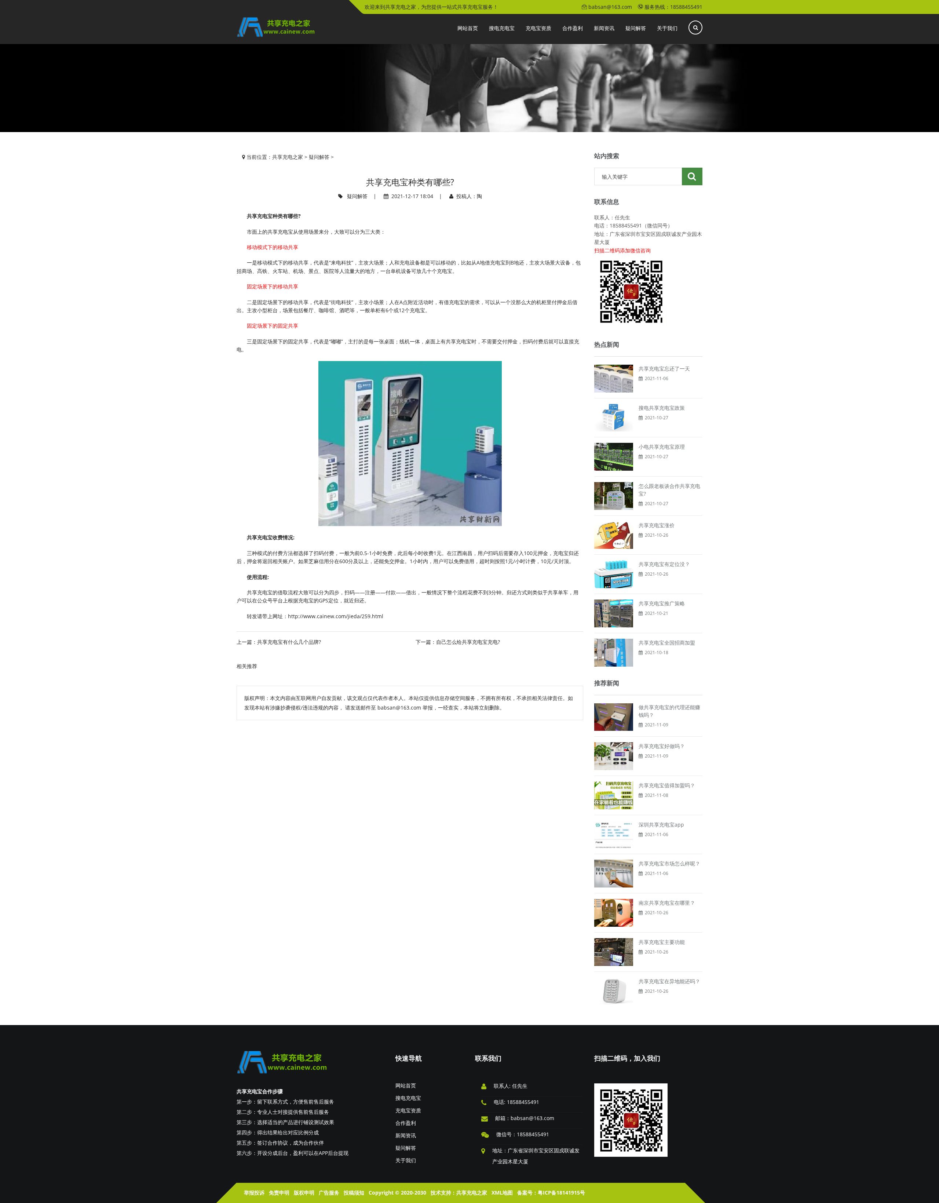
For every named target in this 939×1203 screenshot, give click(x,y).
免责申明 (279, 1192)
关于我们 (405, 1160)
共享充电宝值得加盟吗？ (667, 785)
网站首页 (405, 1085)
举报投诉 (254, 1192)
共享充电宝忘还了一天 (664, 368)
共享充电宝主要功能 (662, 941)
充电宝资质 (408, 1110)
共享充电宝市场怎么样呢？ (669, 863)
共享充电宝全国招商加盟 (667, 642)
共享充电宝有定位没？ (664, 564)
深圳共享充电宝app (661, 824)
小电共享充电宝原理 (662, 446)
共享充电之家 (287, 156)
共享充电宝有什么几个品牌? (289, 641)
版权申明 (304, 1192)
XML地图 (502, 1192)
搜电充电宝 (408, 1097)
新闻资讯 (405, 1135)
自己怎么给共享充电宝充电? (468, 641)
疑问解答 (319, 156)
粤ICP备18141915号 (561, 1192)
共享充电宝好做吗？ (662, 746)
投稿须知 (354, 1192)
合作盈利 (405, 1122)
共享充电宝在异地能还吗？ (669, 981)
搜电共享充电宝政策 (662, 407)
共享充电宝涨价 (657, 525)
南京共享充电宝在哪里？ (667, 902)
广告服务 (329, 1192)
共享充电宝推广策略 (662, 603)
